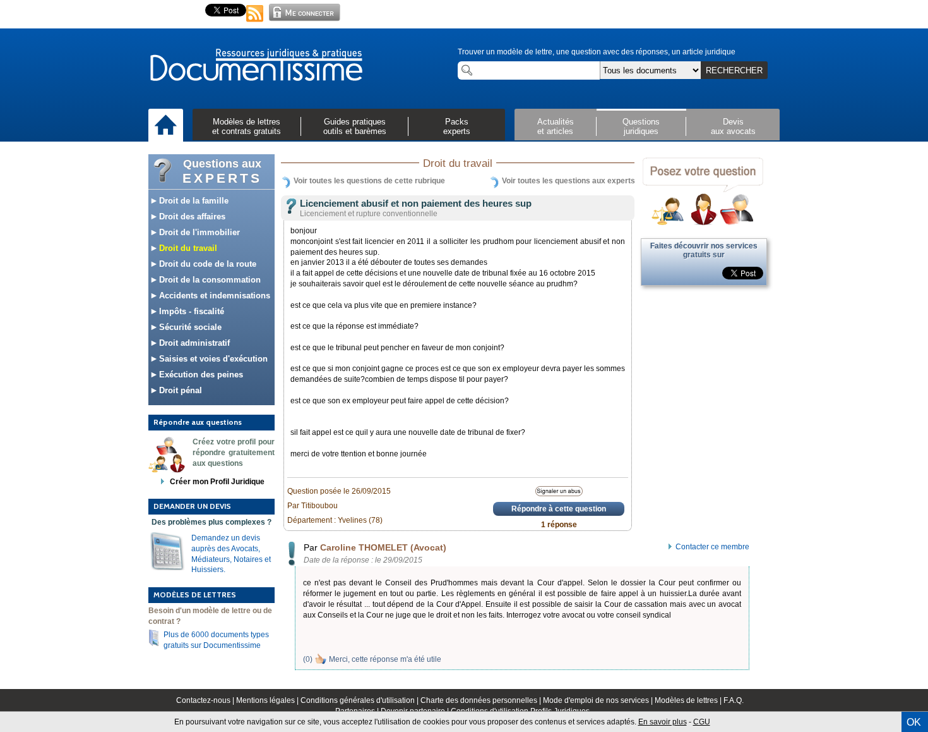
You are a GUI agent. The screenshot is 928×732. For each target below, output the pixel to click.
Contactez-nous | (206, 700)
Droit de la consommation (209, 279)
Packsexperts (456, 126)
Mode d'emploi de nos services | (599, 700)
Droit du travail (187, 248)
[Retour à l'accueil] (255, 65)
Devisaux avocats (733, 126)
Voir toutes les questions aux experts (568, 180)
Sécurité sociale (189, 327)
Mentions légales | (268, 700)
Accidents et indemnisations (213, 295)
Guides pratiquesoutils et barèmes (354, 126)
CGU (701, 721)
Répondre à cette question (558, 508)
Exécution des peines (200, 374)
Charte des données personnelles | (481, 700)
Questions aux (222, 171)
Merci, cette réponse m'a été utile (385, 659)
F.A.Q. (733, 700)
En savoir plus (662, 721)
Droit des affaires (191, 216)
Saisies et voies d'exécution (212, 358)
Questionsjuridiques (641, 126)
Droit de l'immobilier (198, 232)
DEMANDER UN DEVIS (192, 506)
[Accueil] (165, 126)
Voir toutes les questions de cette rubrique (369, 180)
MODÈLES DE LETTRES (194, 594)
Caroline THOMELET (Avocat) (383, 547)
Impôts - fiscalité (190, 311)
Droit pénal (179, 390)
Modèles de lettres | (689, 700)
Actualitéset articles (555, 126)
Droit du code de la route (206, 264)
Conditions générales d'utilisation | (360, 700)
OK (914, 722)
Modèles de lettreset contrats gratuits (246, 126)
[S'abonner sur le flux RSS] (255, 23)
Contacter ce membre (712, 546)
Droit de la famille (193, 200)
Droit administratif (193, 343)
